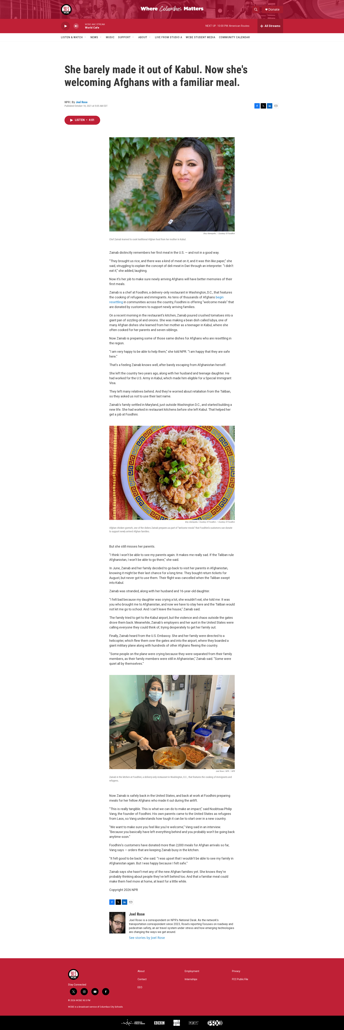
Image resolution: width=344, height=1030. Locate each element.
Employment (192, 971)
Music (110, 37)
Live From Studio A (168, 37)
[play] (65, 26)
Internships (191, 979)
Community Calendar (234, 37)
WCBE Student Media (200, 37)
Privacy (236, 971)
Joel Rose (81, 102)
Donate (274, 9)
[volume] (76, 26)
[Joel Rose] (117, 922)
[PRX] (215, 1022)
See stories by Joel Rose (147, 937)
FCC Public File (240, 979)
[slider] (81, 26)
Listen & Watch (72, 37)
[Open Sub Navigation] (85, 37)
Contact (142, 979)
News (94, 37)
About (142, 37)
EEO (140, 987)
